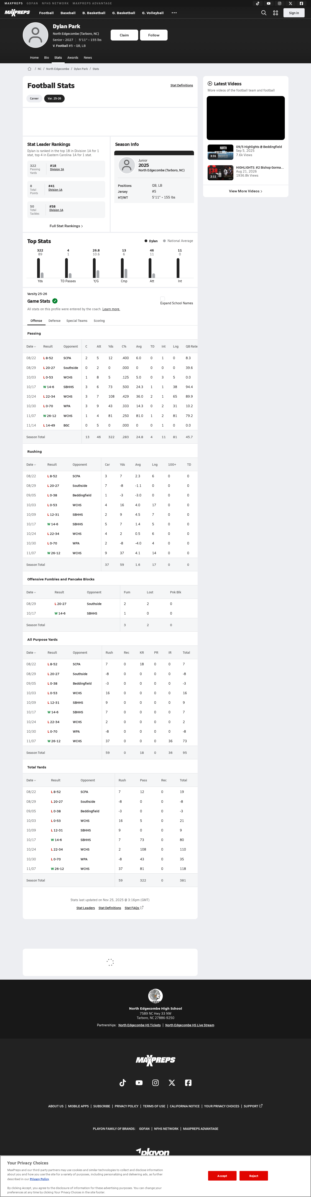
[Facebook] (301, 3)
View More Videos (244, 190)
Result (48, 346)
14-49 (50, 425)
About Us (56, 1106)
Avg (139, 346)
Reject (253, 1176)
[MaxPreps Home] (17, 12)
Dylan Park (66, 26)
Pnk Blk (175, 592)
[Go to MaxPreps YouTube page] (139, 1083)
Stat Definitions (182, 85)
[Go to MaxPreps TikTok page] (122, 1083)
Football (46, 12)
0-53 (49, 377)
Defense (54, 320)
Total (186, 652)
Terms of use (154, 1106)
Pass (143, 780)
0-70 (49, 406)
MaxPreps (14, 3)
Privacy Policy (126, 1106)
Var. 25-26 (54, 98)
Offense (36, 320)
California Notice (185, 1106)
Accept (222, 1176)
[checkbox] (162, 299)
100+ (172, 464)
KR (142, 652)
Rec (126, 652)
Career (34, 98)
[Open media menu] (276, 13)
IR (169, 652)
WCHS (68, 377)
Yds (110, 346)
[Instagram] (280, 3)
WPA (67, 406)
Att (99, 346)
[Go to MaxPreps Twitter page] (172, 1083)
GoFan (32, 3)
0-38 (53, 495)
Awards (72, 57)
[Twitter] (291, 3)
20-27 (50, 367)
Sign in (294, 12)
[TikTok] (258, 3)
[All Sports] (174, 13)
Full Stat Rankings (65, 225)
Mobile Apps (78, 1106)
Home (34, 57)
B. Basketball (93, 12)
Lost (150, 592)
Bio (46, 57)
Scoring (99, 320)
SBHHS (69, 386)
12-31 (54, 514)
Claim (124, 35)
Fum (127, 592)
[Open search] (264, 13)
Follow (153, 35)
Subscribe (101, 1106)
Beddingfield (82, 495)
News (88, 57)
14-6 (50, 386)
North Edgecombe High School (155, 1008)
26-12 (51, 415)
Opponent (71, 346)
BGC (66, 425)
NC (39, 69)
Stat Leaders (85, 908)
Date (30, 346)
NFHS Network (55, 3)
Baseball (68, 12)
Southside (71, 367)
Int (164, 346)
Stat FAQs (132, 908)
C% (124, 346)
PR (156, 652)
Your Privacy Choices (221, 1106)
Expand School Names (176, 303)
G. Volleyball (153, 12)
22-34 (50, 396)
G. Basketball (123, 12)
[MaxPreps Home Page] (29, 68)
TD (152, 346)
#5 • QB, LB (69, 45)
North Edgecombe (57, 69)
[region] (155, 1176)
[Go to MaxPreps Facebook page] (188, 1083)
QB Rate (192, 346)
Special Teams (76, 320)
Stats (58, 57)
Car (107, 464)
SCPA (67, 358)
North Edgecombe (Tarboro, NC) (76, 33)
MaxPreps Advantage (92, 3)
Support (251, 1106)
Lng (175, 346)
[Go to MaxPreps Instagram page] (155, 1083)
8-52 (49, 358)
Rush (109, 652)
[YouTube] (269, 3)
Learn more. (111, 309)
